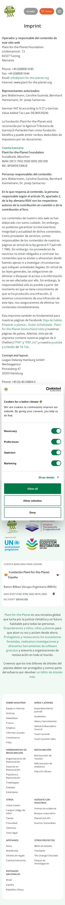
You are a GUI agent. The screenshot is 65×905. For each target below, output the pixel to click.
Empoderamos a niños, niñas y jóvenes (29, 628)
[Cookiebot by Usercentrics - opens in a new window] (46, 389)
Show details (46, 477)
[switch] (56, 442)
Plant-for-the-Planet (17, 615)
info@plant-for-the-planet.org (29, 78)
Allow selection (32, 500)
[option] (30, 575)
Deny (32, 512)
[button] (59, 11)
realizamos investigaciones (38, 641)
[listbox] (32, 575)
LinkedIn (9, 347)
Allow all (32, 488)
